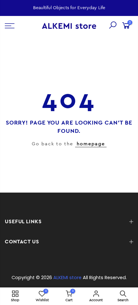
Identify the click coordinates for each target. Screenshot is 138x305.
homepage (91, 143)
